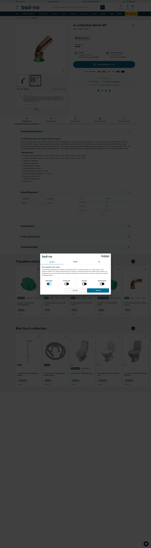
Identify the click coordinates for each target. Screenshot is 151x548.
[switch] (66, 284)
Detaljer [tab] (75, 261)
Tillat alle (98, 290)
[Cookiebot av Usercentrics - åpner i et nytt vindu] (102, 256)
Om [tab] (99, 261)
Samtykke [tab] (52, 262)
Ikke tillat (75, 290)
